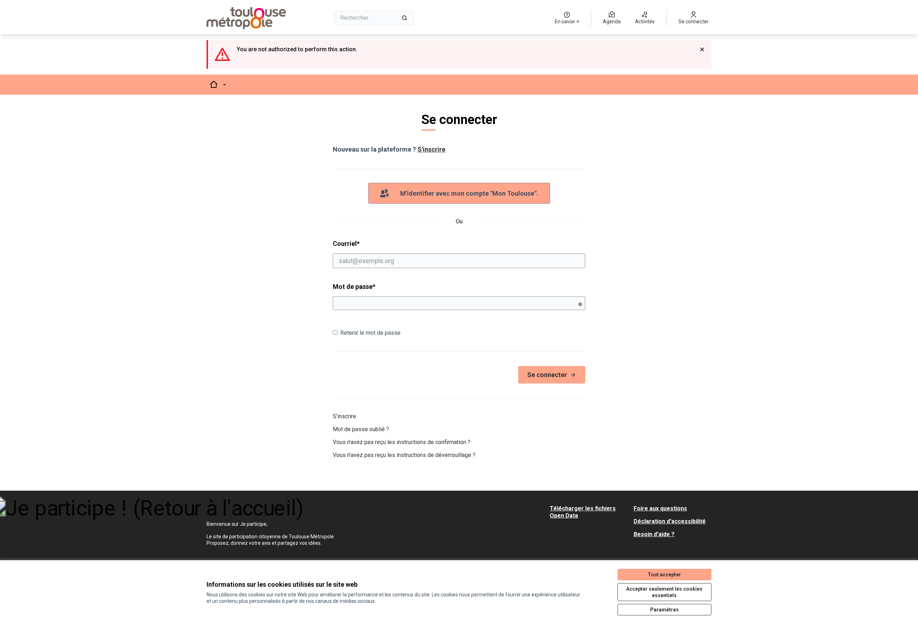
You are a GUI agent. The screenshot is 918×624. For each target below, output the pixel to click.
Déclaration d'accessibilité (670, 521)
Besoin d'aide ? (654, 534)
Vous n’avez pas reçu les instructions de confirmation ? (401, 442)
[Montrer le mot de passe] (580, 304)
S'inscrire (431, 149)
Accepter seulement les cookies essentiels (664, 592)
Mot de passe (354, 286)
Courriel (374, 243)
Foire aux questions (660, 508)
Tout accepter (664, 574)
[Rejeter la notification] (702, 49)
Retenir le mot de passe (370, 332)
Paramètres (664, 610)
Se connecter (547, 374)
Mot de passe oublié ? (361, 429)
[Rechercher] (404, 18)
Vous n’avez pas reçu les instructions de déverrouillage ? (404, 455)
